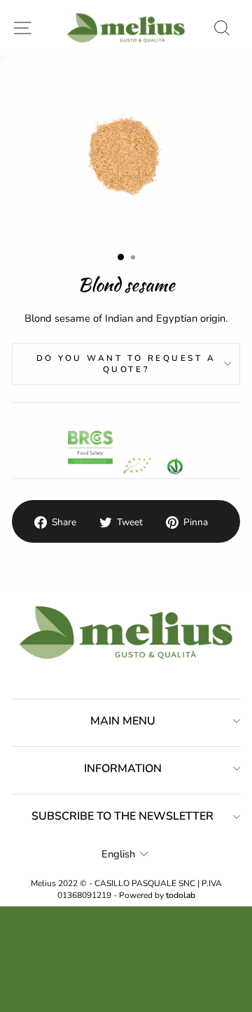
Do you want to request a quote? (126, 363)
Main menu (122, 721)
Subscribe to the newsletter (122, 816)
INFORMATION (123, 768)
